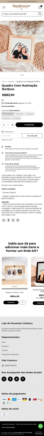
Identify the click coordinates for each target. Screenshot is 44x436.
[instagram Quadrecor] (4, 379)
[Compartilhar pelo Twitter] (13, 221)
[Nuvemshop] (8, 427)
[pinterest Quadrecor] (23, 379)
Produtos (5, 346)
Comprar (11, 302)
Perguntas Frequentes (10, 354)
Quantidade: (11, 110)
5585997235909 (10, 365)
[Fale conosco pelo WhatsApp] (40, 426)
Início (4, 82)
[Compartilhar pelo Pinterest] (17, 221)
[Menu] (4, 7)
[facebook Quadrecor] (10, 379)
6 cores (14, 286)
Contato (5, 350)
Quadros (11, 82)
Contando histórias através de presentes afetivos (22, 1)
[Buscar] (39, 13)
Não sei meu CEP (7, 140)
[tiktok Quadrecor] (16, 379)
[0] (39, 8)
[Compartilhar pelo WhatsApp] (3, 220)
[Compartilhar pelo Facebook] (8, 221)
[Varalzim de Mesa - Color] (22, 302)
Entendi (39, 433)
